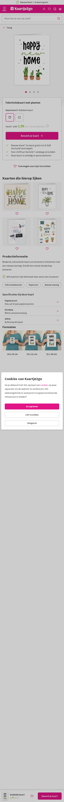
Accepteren (32, 406)
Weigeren (32, 423)
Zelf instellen (32, 414)
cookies (44, 384)
